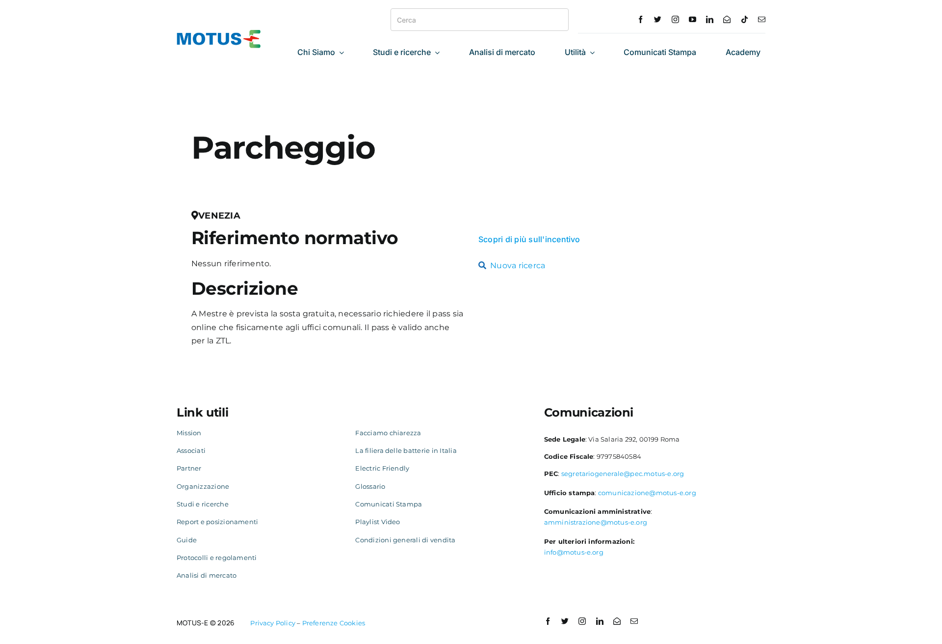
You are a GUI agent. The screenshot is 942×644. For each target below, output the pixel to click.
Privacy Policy (272, 623)
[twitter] (657, 19)
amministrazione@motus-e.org (595, 522)
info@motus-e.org (573, 552)
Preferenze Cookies (334, 623)
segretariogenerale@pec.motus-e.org (622, 473)
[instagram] (675, 19)
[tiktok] (744, 19)
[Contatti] (727, 19)
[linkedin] (709, 19)
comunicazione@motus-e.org (647, 493)
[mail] (761, 19)
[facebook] (640, 19)
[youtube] (692, 19)
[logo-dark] (219, 33)
